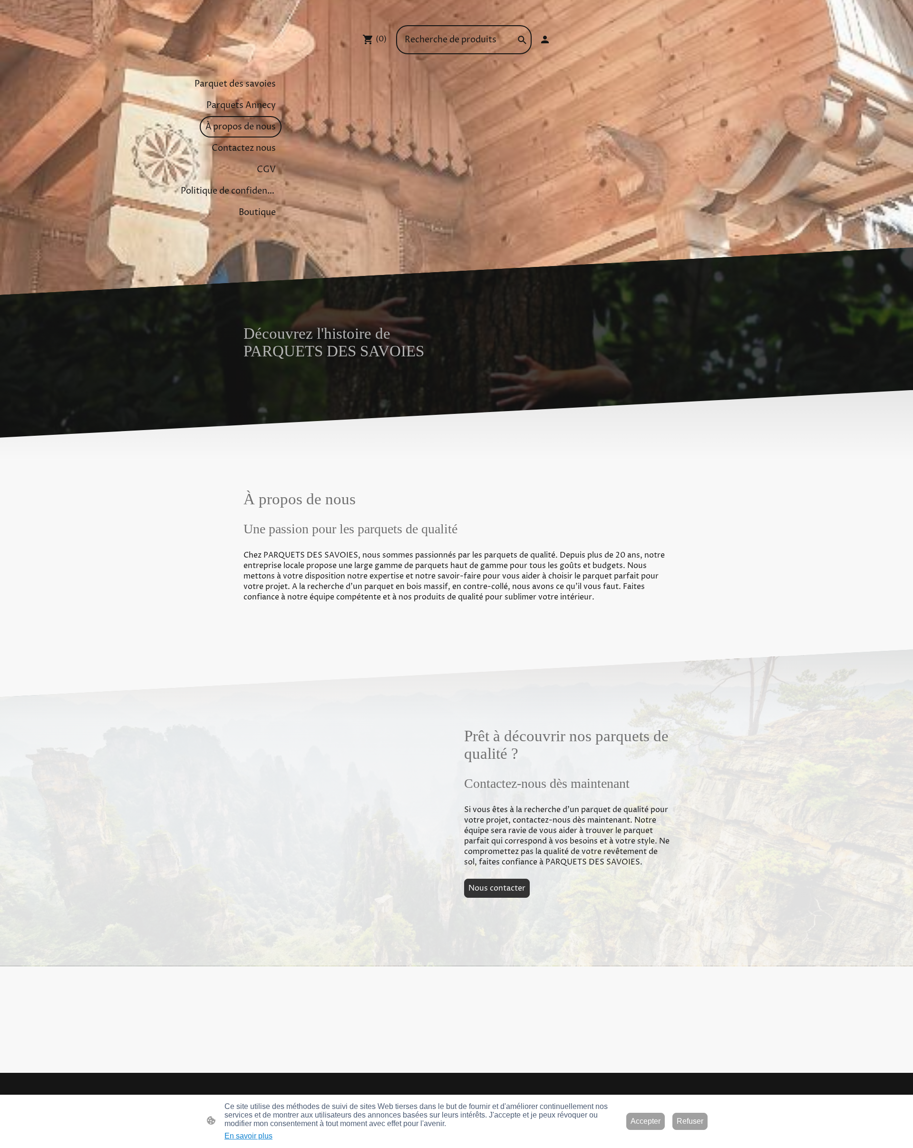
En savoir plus (248, 1136)
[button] (522, 40)
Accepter (645, 1121)
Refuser (690, 1121)
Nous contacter (496, 888)
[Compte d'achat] (545, 39)
